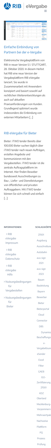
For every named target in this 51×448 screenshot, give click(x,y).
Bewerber (42, 297)
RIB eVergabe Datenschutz (9, 254)
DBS (41, 326)
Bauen (41, 279)
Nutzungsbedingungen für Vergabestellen (9, 286)
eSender (41, 353)
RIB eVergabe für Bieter (20, 133)
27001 (41, 234)
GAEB (41, 371)
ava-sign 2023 (41, 271)
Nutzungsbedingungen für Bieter (9, 302)
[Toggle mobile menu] (45, 11)
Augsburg (42, 240)
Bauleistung (43, 285)
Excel (41, 359)
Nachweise (42, 420)
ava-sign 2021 (41, 260)
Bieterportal (43, 308)
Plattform (41, 426)
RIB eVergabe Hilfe (9, 270)
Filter (41, 365)
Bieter (41, 302)
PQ (41, 432)
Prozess (41, 438)
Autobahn (42, 252)
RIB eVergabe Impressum (9, 238)
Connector (42, 320)
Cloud (41, 314)
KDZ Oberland (41, 396)
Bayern (41, 291)
